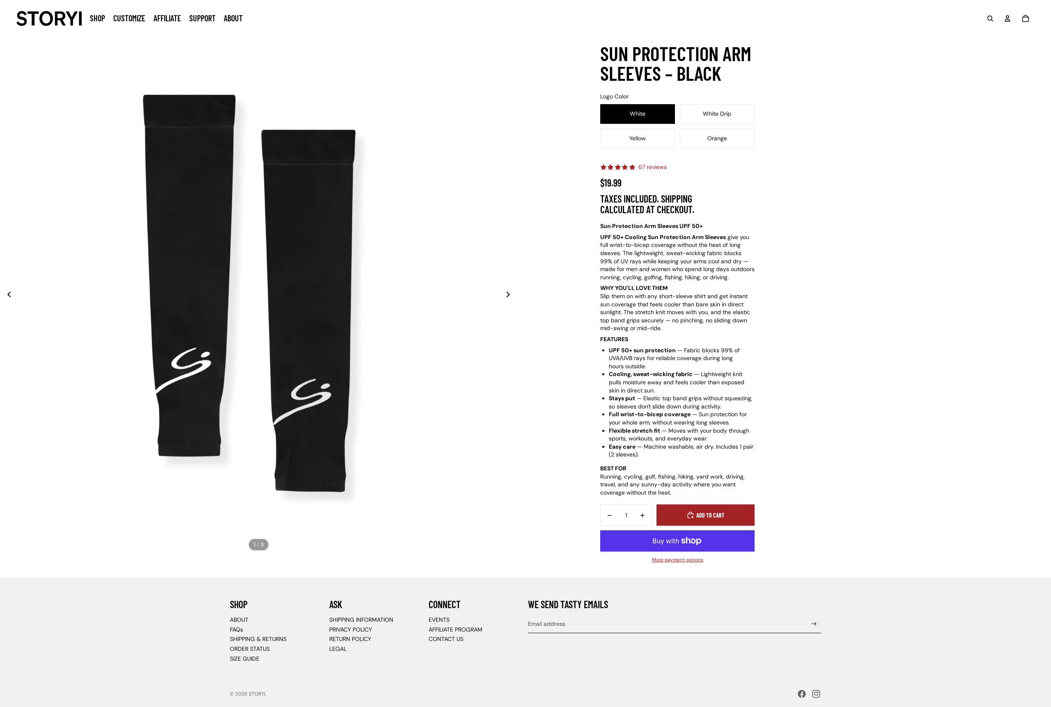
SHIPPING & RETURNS (258, 639)
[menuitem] (97, 18)
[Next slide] (510, 295)
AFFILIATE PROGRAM (455, 629)
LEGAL (338, 648)
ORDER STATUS (250, 648)
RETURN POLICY (350, 639)
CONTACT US (446, 639)
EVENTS (439, 619)
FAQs (236, 629)
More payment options (677, 559)
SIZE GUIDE (244, 658)
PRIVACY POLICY (350, 629)
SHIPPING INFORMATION (361, 619)
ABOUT (239, 619)
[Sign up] (814, 624)
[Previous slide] (7, 295)
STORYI (257, 694)
